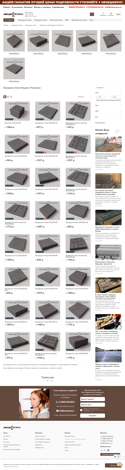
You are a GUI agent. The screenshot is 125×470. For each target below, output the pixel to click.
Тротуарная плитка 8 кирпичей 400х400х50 (76, 190)
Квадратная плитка (30, 25)
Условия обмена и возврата (42, 439)
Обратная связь (39, 447)
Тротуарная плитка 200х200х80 (77, 353)
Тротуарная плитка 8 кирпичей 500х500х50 (15, 223)
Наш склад (6, 442)
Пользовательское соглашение (11, 449)
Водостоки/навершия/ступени (73, 445)
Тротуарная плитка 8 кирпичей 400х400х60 (76, 256)
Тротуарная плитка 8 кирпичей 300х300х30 (76, 124)
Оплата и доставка (42, 7)
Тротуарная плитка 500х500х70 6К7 (16, 354)
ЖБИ (67, 20)
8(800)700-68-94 (77, 7)
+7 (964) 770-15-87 (106, 441)
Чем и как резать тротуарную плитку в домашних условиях (106, 332)
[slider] (97, 100)
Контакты (28, 7)
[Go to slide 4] (16, 119)
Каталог (6, 7)
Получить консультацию (110, 454)
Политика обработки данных (119, 456)
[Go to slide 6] (22, 119)
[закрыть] (123, 456)
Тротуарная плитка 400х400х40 (46, 156)
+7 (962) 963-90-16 (106, 439)
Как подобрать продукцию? (42, 442)
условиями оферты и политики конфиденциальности (94, 410)
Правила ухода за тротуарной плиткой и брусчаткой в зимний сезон (107, 366)
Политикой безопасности (11, 466)
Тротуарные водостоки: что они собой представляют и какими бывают (107, 229)
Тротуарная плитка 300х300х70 (16, 322)
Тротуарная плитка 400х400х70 (77, 322)
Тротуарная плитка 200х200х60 (46, 222)
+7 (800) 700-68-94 (66, 402)
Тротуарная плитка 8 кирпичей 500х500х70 (45, 354)
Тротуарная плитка (40, 20)
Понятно (113, 465)
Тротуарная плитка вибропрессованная (75, 439)
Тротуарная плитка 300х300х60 (77, 222)
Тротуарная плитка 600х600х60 (46, 288)
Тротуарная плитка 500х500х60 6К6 (16, 289)
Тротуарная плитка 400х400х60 (46, 255)
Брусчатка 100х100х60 (13, 123)
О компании (17, 7)
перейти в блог (118, 132)
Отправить (92, 415)
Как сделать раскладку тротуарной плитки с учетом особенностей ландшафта (106, 192)
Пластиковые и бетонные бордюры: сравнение (105, 263)
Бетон (66, 447)
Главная (5, 25)
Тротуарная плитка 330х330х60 (16, 255)
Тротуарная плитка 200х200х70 (77, 288)
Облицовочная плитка (79, 20)
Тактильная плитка (56, 20)
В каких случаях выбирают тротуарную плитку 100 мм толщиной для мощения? (105, 297)
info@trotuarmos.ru (113, 7)
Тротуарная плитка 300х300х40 (16, 156)
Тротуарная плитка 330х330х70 (46, 322)
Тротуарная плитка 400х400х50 (46, 189)
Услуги (66, 450)
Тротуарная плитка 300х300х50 (16, 189)
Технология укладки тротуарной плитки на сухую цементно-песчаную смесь (107, 156)
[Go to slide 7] (25, 119)
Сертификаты (58, 7)
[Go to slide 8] (28, 119)
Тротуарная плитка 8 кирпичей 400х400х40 (76, 157)
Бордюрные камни (25, 20)
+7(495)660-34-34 (94, 7)
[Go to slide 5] (19, 119)
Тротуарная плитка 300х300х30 (46, 123)
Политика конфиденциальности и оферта (11, 445)
